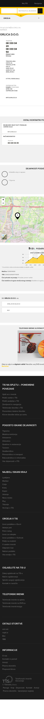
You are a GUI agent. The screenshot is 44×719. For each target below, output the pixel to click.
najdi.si (5, 632)
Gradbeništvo (7, 451)
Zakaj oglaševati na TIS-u (12, 573)
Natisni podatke (8, 551)
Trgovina (12, 180)
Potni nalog (7, 531)
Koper (4, 491)
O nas (4, 655)
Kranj (4, 487)
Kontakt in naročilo (10, 583)
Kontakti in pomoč (9, 659)
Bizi (3, 636)
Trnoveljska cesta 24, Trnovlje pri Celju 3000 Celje (10, 64)
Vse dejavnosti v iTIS (10, 461)
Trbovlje (5, 504)
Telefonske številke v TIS (12, 407)
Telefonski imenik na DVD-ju (14, 603)
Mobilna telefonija (9, 434)
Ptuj (4, 501)
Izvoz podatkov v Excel (11, 524)
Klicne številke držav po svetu (14, 414)
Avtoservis (6, 437)
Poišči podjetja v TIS (10, 401)
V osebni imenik (9, 544)
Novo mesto (7, 497)
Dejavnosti (20, 687)
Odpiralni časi (7, 547)
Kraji (12, 687)
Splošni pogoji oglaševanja (13, 580)
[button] (6, 3)
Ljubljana (6, 477)
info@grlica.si (11, 98)
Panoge (6, 687)
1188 (4, 639)
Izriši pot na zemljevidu (10, 71)
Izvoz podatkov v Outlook (12, 537)
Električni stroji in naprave (10, 29)
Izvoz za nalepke (9, 534)
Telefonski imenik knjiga (12, 606)
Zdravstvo (6, 441)
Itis (1, 28)
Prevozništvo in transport (12, 454)
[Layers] (4, 236)
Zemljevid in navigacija (11, 404)
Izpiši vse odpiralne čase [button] (11, 90)
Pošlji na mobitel (9, 541)
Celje (4, 484)
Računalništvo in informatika (14, 457)
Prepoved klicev (8, 669)
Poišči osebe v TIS (9, 397)
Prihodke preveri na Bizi (25, 278)
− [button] (3, 203)
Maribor (5, 481)
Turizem (5, 447)
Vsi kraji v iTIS (8, 507)
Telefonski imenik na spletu (13, 599)
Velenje (5, 494)
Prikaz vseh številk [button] (10, 55)
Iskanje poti (7, 527)
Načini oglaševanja (10, 576)
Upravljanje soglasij (26, 691)
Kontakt (29, 687)
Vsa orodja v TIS (8, 554)
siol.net (5, 629)
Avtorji (5, 662)
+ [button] (3, 199)
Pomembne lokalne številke (13, 411)
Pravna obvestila (9, 665)
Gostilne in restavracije (11, 444)
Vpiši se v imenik (9, 394)
